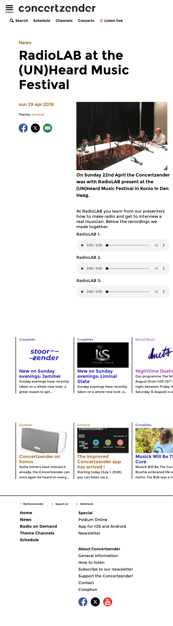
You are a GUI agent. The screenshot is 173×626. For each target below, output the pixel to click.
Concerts (86, 20)
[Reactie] (47, 129)
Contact (86, 582)
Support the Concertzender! (105, 576)
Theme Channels (37, 533)
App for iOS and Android (102, 526)
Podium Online (92, 519)
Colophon (87, 589)
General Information (98, 555)
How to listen (91, 562)
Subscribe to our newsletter (105, 569)
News (25, 42)
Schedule (41, 20)
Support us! (61, 503)
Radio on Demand (38, 526)
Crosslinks (27, 339)
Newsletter (89, 533)
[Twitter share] (35, 129)
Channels (64, 20)
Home (26, 512)
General (38, 114)
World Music (145, 339)
